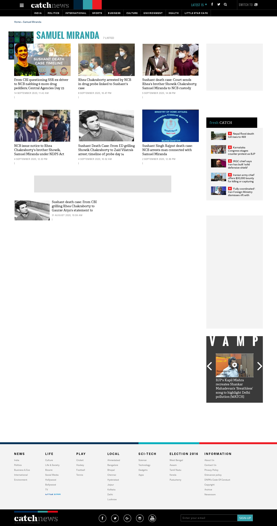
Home (17, 22)
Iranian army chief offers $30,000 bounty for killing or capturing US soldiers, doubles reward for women (241, 181)
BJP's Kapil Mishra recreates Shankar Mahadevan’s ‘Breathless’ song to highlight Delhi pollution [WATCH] (234, 388)
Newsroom (210, 494)
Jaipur (110, 484)
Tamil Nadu (175, 470)
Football (80, 470)
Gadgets (143, 470)
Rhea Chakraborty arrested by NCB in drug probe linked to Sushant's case (104, 84)
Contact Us (210, 465)
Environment (153, 13)
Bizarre (49, 470)
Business (114, 13)
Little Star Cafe (196, 13)
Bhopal (111, 470)
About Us (209, 460)
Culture (132, 13)
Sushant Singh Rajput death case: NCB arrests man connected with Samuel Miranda (167, 150)
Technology (144, 465)
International (21, 474)
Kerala (173, 474)
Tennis (79, 474)
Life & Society (52, 465)
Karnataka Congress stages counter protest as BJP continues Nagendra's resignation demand (241, 154)
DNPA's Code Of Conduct (217, 479)
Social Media (52, 474)
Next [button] (260, 366)
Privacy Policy (211, 470)
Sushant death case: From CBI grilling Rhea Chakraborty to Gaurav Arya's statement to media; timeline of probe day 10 (75, 208)
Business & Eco (22, 470)
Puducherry (175, 479)
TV (46, 489)
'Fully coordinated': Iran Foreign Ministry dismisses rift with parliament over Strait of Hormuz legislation (241, 195)
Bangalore (112, 465)
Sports (97, 13)
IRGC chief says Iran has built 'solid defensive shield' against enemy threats (241, 166)
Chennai (111, 474)
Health (174, 13)
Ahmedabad (113, 460)
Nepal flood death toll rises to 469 (241, 135)
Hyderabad (113, 479)
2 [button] (229, 405)
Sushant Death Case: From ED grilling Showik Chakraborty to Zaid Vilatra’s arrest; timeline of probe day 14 (106, 150)
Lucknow (112, 499)
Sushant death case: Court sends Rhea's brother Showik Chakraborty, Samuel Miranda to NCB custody (169, 84)
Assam (173, 465)
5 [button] (246, 405)
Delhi (110, 494)
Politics (54, 13)
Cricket (80, 460)
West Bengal (176, 460)
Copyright (209, 484)
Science (142, 460)
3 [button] (234, 405)
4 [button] (240, 405)
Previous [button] (209, 366)
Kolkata (111, 489)
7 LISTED (108, 38)
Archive (208, 489)
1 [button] (223, 405)
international (76, 13)
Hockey (80, 465)
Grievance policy (213, 474)
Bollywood (50, 484)
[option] (234, 376)
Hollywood (50, 479)
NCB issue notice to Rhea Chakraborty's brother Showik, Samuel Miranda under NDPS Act (39, 150)
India (38, 13)
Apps (141, 474)
